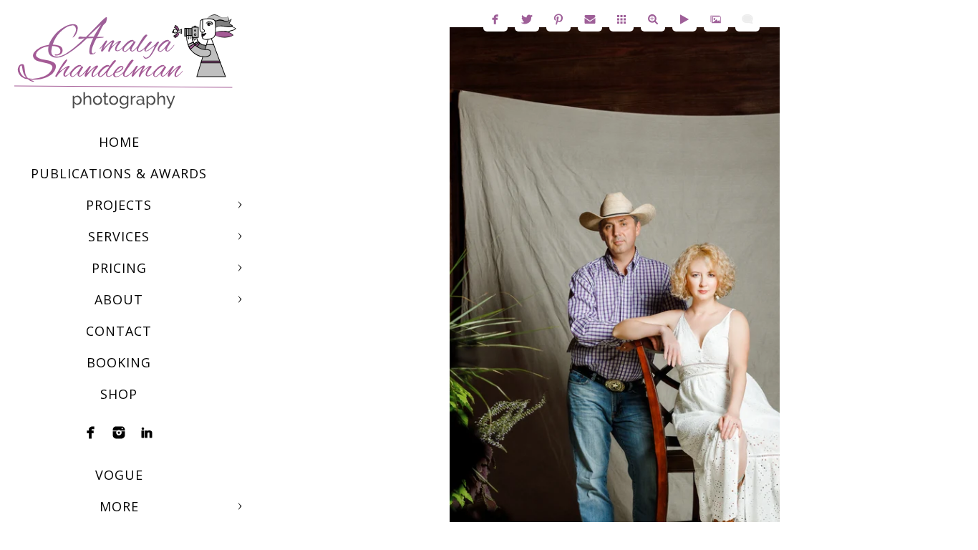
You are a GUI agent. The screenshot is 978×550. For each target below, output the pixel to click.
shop (118, 393)
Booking (119, 362)
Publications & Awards (119, 173)
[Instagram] (119, 432)
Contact (119, 330)
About (119, 299)
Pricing (119, 267)
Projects (119, 204)
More (119, 506)
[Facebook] (91, 432)
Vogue (119, 474)
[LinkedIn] (147, 432)
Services (119, 236)
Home (119, 141)
